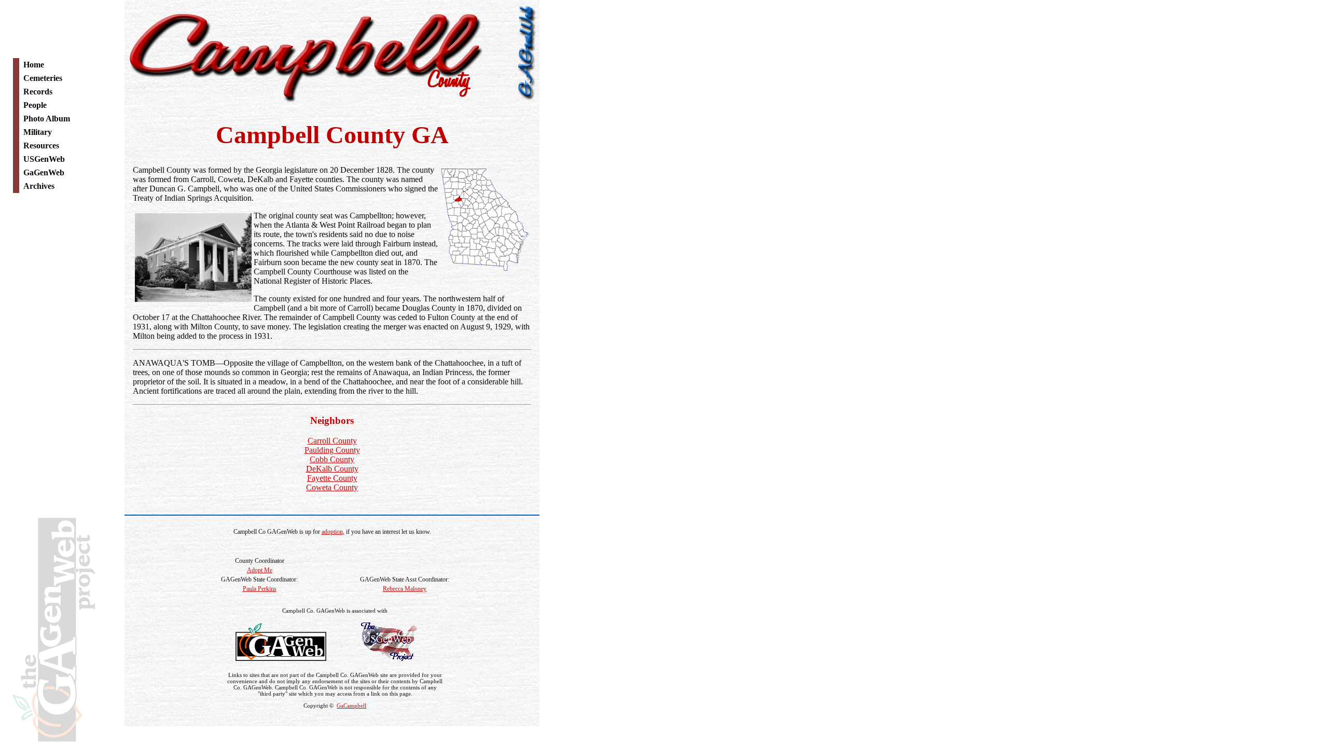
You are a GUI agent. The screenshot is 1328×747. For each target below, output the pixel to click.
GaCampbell (351, 705)
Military (37, 132)
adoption (332, 531)
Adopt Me (259, 570)
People (35, 105)
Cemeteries (42, 78)
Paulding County (332, 450)
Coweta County (332, 487)
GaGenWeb (43, 172)
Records (37, 91)
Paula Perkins (259, 588)
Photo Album (46, 118)
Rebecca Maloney (404, 588)
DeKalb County (332, 468)
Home (33, 64)
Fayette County (332, 478)
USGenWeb (44, 159)
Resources (41, 145)
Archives (38, 186)
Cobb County (332, 459)
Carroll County (332, 440)
